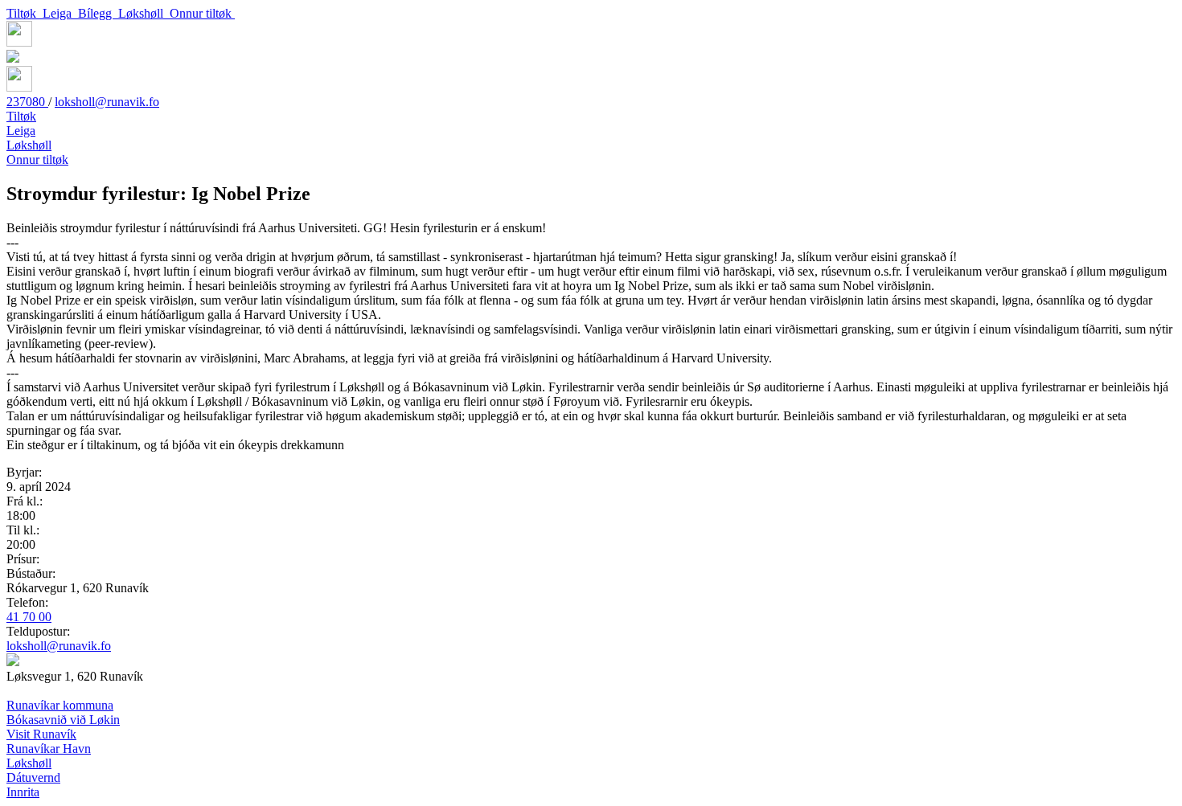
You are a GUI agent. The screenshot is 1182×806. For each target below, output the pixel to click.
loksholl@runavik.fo (107, 101)
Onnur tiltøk (202, 13)
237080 (27, 101)
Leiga (60, 13)
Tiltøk (24, 13)
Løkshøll (144, 13)
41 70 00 (28, 617)
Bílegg (98, 13)
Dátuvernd (33, 777)
